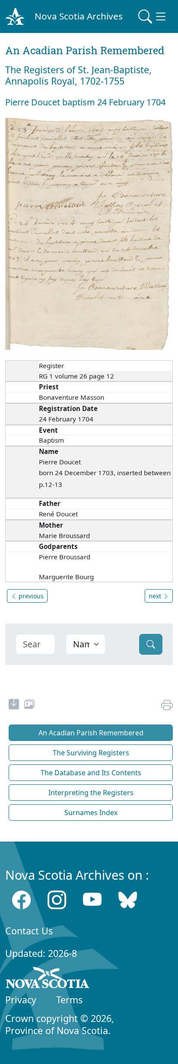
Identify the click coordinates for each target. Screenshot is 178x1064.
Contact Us (29, 930)
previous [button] (30, 596)
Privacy (20, 999)
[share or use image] (29, 705)
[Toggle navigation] (153, 16)
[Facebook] (21, 900)
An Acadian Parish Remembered (90, 733)
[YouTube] (92, 900)
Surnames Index (91, 812)
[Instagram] (57, 900)
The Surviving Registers (91, 752)
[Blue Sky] (127, 900)
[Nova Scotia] (47, 979)
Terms (69, 999)
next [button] (156, 596)
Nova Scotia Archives (79, 16)
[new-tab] (14, 705)
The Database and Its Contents (91, 772)
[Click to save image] (89, 233)
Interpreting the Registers (91, 792)
